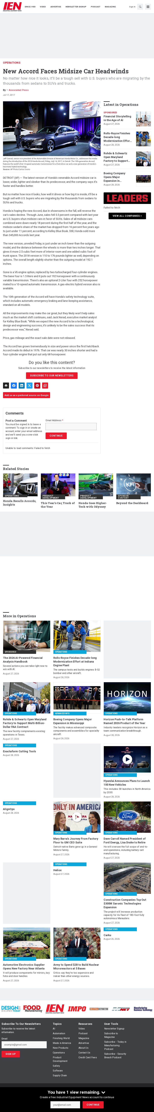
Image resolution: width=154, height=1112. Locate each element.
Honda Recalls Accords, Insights (19, 502)
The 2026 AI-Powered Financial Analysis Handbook (23, 659)
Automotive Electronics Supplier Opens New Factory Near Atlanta (24, 966)
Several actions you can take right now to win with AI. (25, 667)
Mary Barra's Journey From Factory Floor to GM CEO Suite (75, 840)
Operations (11, 62)
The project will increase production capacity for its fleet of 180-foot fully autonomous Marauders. (124, 915)
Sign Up (11, 1054)
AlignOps (9, 809)
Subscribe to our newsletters (51, 375)
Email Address (54, 420)
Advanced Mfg (62, 713)
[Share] (14, 386)
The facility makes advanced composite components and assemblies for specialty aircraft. (76, 731)
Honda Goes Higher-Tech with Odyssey (93, 504)
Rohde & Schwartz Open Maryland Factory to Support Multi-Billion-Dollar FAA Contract (116, 157)
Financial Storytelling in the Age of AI (117, 118)
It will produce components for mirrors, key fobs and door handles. (26, 974)
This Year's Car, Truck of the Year (58, 504)
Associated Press (19, 90)
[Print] (6, 386)
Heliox (57, 870)
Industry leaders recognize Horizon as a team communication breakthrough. (125, 729)
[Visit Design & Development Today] (11, 1008)
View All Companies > (127, 215)
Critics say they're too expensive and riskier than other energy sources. (73, 974)
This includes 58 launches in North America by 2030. (127, 791)
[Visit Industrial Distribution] (98, 1008)
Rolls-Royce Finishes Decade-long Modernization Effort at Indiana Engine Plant (117, 137)
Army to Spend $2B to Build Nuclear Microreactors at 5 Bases (76, 966)
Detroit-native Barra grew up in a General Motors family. (75, 848)
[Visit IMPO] (77, 1008)
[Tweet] (29, 386)
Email (4, 1039)
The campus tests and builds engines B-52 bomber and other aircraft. (76, 671)
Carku (107, 935)
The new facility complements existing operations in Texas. (24, 733)
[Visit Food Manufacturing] (32, 1008)
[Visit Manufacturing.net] (120, 1008)
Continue (93, 1104)
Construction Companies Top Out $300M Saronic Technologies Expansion (125, 903)
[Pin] (37, 386)
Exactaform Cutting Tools (19, 751)
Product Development (51, 497)
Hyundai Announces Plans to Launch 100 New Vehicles (127, 782)
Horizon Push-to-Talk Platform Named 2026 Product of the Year (124, 721)
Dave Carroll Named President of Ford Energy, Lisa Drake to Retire (125, 840)
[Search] (140, 7)
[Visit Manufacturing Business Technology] (143, 1008)
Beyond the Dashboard (132, 503)
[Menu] (148, 7)
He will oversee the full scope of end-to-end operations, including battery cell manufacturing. (126, 850)
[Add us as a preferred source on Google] (45, 386)
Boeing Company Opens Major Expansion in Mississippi (114, 177)
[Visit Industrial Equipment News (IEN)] (55, 1008)
